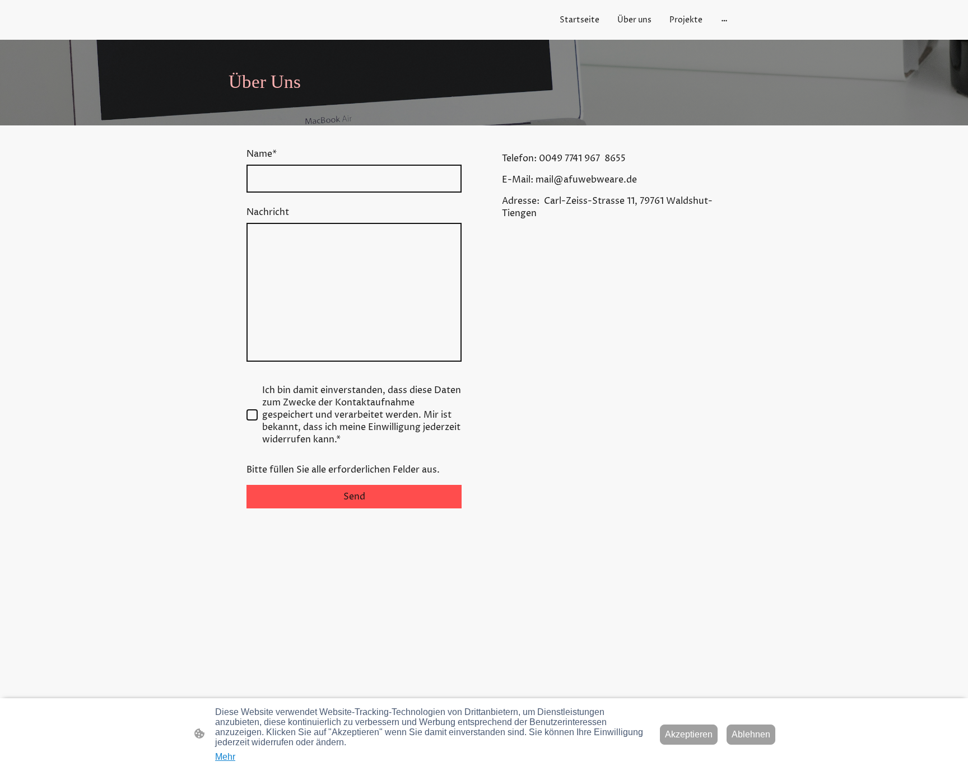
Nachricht (267, 212)
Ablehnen (751, 734)
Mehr (225, 756)
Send (354, 496)
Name (261, 154)
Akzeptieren (689, 734)
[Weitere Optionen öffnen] (724, 20)
